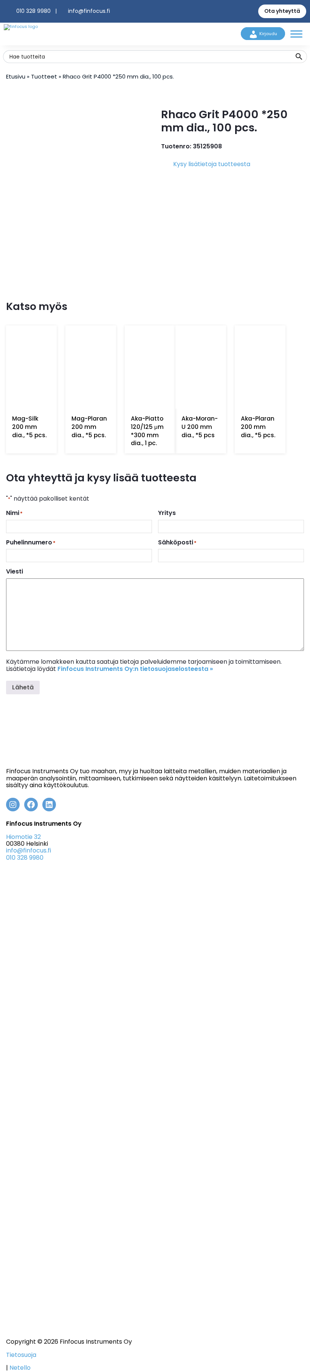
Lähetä (23, 687)
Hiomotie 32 (23, 836)
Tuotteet (44, 76)
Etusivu (15, 76)
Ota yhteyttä (282, 11)
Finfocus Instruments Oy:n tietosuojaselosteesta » (135, 668)
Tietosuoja (21, 1354)
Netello (20, 1367)
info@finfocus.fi (89, 11)
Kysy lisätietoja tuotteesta (211, 164)
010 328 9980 (33, 11)
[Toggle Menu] (296, 33)
